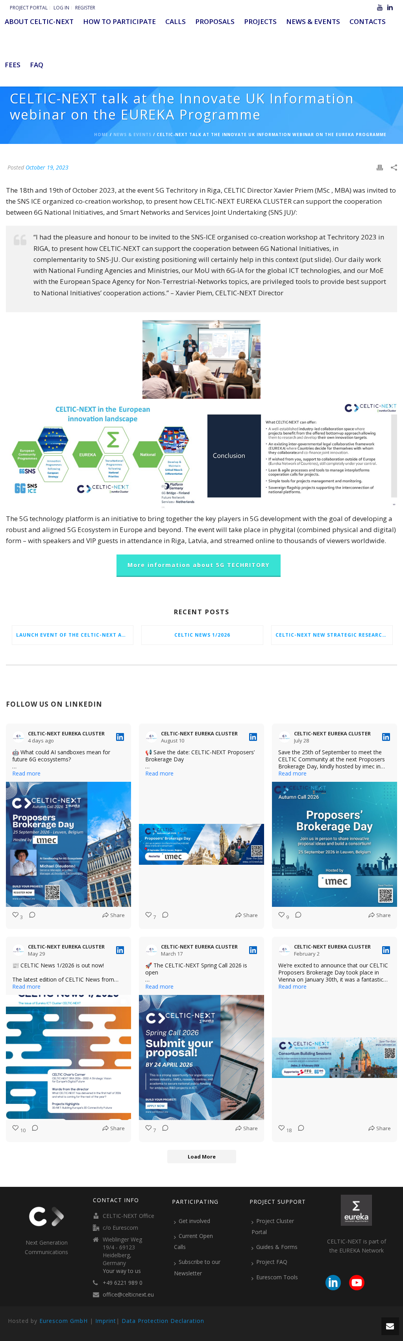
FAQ (36, 64)
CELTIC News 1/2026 (202, 635)
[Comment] (30, 917)
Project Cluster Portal (272, 1226)
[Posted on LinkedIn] (120, 737)
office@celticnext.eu (128, 1294)
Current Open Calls (193, 1241)
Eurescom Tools (277, 1277)
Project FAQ (271, 1261)
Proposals (215, 21)
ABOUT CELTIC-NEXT (39, 21)
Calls (175, 21)
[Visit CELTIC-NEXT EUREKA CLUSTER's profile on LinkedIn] (20, 737)
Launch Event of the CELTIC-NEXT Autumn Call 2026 (74, 635)
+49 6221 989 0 (122, 1282)
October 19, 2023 (47, 167)
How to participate (119, 21)
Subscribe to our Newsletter (197, 1267)
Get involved (194, 1221)
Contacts (367, 21)
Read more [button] (26, 773)
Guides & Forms (277, 1247)
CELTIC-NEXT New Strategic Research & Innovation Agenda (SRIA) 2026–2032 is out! (333, 635)
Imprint (105, 1320)
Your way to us (122, 1271)
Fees (12, 64)
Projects (260, 21)
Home (101, 134)
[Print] (380, 167)
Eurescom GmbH (63, 1320)
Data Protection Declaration (163, 1320)
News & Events (313, 21)
